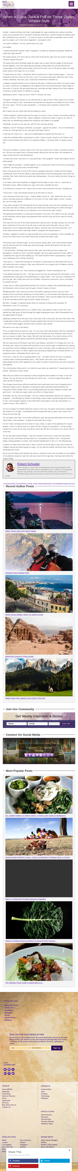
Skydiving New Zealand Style (17, 573)
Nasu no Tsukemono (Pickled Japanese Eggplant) (25, 899)
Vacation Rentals (47, 1121)
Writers (44, 1142)
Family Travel (10, 1008)
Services (5, 1103)
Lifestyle (44, 1094)
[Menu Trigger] (71, 4)
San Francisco (25, 1140)
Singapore (24, 1145)
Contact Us (6, 1107)
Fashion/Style (46, 1089)
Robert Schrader (27, 25)
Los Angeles (6, 1145)
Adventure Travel (11, 1005)
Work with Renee (47, 1147)
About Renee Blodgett (49, 1140)
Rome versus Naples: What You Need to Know (24, 615)
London (5, 1142)
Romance (44, 1117)
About (3, 1164)
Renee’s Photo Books (49, 1145)
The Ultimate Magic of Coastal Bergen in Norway (17, 483)
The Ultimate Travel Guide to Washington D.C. (24, 983)
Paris (4, 1149)
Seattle (22, 1142)
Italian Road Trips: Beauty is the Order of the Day (25, 698)
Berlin (4, 1140)
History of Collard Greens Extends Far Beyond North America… (31, 941)
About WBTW (7, 1089)
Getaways (8, 1013)
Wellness (8, 1020)
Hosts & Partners (8, 1096)
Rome (4, 1151)
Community (6, 1094)
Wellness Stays (47, 1124)
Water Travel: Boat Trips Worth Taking (20, 531)
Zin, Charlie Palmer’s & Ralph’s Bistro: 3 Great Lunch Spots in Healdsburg (35, 816)
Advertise (5, 1092)
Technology (45, 1096)
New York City (7, 1147)
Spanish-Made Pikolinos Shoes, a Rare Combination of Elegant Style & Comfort (37, 857)
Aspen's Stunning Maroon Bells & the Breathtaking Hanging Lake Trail (54, 483)
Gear (43, 1092)
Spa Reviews (46, 1119)
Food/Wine (9, 1010)
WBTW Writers (11, 1018)
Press (4, 1098)
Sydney (23, 1147)
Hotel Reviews (46, 1115)
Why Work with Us (9, 1105)
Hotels (7, 1015)
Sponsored (6, 1100)
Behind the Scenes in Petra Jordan (19, 656)
